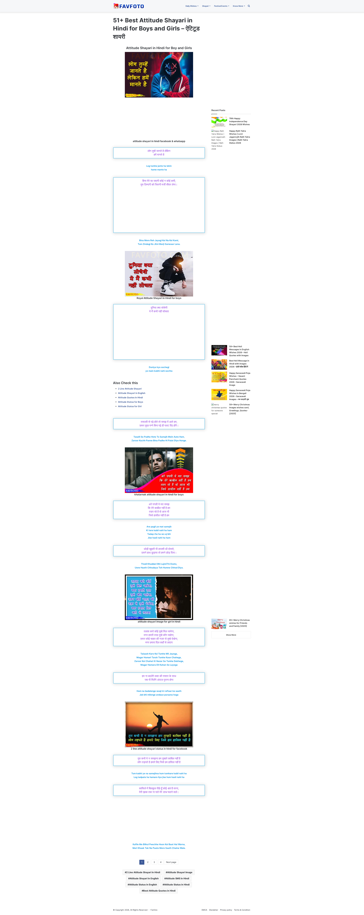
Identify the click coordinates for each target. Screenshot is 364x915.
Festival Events (220, 6)
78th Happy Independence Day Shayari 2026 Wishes (239, 121)
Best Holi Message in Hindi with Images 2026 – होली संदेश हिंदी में (239, 363)
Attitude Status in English (143, 884)
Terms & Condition (242, 910)
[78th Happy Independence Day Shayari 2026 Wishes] (219, 122)
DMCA (204, 910)
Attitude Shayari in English (131, 393)
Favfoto (154, 910)
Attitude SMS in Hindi (177, 878)
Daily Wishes (191, 6)
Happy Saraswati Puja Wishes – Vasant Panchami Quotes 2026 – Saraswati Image (239, 379)
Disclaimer (213, 910)
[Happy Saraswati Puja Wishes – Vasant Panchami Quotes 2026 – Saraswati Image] (219, 377)
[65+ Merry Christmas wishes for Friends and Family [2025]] (219, 624)
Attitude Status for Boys (130, 402)
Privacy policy (226, 910)
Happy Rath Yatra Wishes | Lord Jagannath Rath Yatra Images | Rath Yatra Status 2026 (239, 137)
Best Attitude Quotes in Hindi (159, 890)
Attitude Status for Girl (130, 406)
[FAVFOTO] (129, 6)
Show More (231, 635)
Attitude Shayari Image (179, 872)
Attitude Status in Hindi (177, 884)
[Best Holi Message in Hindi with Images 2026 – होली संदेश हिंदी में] (219, 364)
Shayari (205, 6)
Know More (238, 6)
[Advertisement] (159, 119)
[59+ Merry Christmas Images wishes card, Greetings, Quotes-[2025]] (219, 510)
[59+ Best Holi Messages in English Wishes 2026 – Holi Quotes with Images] (219, 350)
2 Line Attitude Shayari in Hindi (143, 872)
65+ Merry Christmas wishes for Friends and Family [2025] (239, 623)
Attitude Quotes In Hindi (130, 397)
